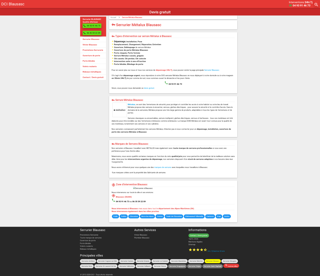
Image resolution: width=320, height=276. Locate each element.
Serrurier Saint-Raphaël (212, 266)
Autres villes (231, 265)
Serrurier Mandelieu (178, 261)
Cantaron (210, 216)
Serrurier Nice (87, 266)
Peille (115, 216)
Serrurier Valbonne (127, 266)
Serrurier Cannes (127, 261)
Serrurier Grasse (143, 261)
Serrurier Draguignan (177, 266)
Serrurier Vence (160, 266)
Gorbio (226, 216)
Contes (160, 216)
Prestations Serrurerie (89, 235)
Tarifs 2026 (193, 239)
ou (138, 201)
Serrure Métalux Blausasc (132, 17)
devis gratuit (149, 88)
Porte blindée (85, 243)
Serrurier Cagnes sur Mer (107, 261)
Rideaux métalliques (88, 249)
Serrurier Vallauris (143, 266)
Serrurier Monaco (212, 261)
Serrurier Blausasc (211, 70)
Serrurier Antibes (88, 261)
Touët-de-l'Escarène (174, 216)
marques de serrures (162, 167)
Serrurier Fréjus (194, 266)
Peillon (123, 216)
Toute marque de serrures (91, 238)
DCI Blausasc (12, 3)
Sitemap (191, 244)
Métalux (131, 104)
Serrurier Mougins (229, 261)
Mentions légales (195, 242)
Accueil (113, 17)
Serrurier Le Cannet (160, 261)
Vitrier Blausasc (140, 235)
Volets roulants (86, 246)
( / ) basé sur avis (216, 251)
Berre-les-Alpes (147, 216)
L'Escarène (134, 216)
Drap (219, 216)
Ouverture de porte (88, 240)
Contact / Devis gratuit (199, 235)
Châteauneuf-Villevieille (194, 216)
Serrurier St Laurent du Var (106, 266)
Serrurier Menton (196, 261)
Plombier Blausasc (142, 238)
